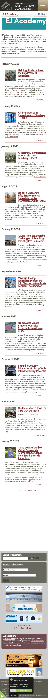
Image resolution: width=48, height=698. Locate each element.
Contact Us (4, 681)
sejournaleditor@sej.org (10, 53)
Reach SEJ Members (7, 684)
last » (36, 490)
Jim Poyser (13, 96)
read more (13, 695)
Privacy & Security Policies (34, 681)
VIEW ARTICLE (40, 100)
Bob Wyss (11, 51)
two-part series (40, 177)
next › (30, 490)
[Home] (19, 9)
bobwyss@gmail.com (25, 51)
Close (31, 679)
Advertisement (24, 625)
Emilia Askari (40, 51)
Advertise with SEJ (24, 628)
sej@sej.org (8, 693)
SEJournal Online (9, 639)
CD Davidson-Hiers (21, 92)
